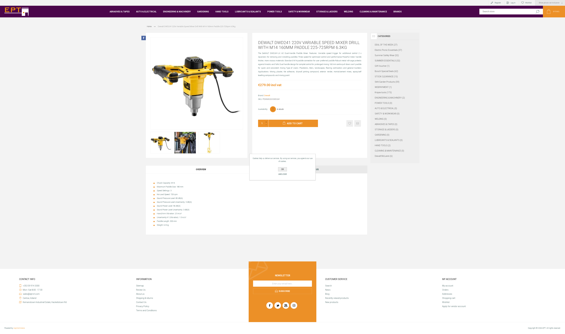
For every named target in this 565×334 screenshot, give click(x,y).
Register (498, 3)
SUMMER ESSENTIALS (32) (387, 60)
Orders (445, 290)
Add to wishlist (349, 123)
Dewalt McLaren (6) (384, 156)
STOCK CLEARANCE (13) (386, 76)
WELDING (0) (381, 119)
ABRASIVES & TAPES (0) (386, 124)
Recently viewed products (337, 298)
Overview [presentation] (201, 169)
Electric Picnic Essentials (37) (388, 50)
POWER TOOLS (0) (383, 103)
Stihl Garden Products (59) (387, 82)
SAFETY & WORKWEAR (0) (387, 113)
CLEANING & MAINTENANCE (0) (389, 151)
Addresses (447, 294)
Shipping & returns (144, 298)
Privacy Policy (142, 306)
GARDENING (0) (382, 135)
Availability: (263, 109)
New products (331, 302)
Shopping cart (448, 298)
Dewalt (267, 95)
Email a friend (357, 123)
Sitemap (140, 286)
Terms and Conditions (146, 310)
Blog (327, 294)
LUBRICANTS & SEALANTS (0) (389, 140)
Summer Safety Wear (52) (387, 55)
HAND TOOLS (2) (382, 145)
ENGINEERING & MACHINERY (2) (390, 98)
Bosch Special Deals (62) (386, 71)
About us (140, 294)
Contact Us (141, 302)
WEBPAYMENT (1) (383, 87)
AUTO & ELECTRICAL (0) (386, 108)
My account (447, 286)
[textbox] (505, 11)
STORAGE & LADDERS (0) (386, 129)
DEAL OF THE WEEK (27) (386, 45)
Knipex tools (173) (383, 92)
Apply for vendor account (454, 306)
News (327, 290)
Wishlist (445, 302)
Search (537, 11)
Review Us (141, 290)
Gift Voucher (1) (382, 66)
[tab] (201, 169)
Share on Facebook (143, 38)
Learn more (282, 174)
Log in (513, 3)
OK (282, 169)
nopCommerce (19, 328)
